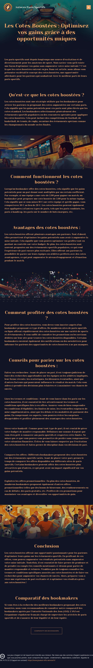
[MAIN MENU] (89, 7)
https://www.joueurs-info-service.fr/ (41, 660)
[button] (46, 631)
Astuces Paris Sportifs (30, 7)
